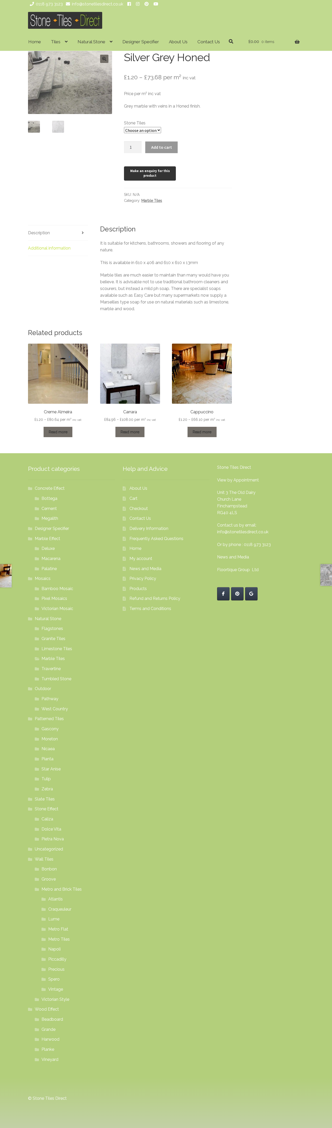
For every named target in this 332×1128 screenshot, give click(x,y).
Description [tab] (39, 232)
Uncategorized (49, 849)
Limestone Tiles (57, 648)
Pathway (50, 698)
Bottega (49, 498)
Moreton (50, 738)
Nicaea (48, 748)
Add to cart (161, 147)
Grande (49, 1029)
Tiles (55, 41)
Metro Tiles (59, 939)
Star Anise (51, 769)
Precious (56, 969)
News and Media (145, 568)
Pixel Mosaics (54, 598)
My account (140, 558)
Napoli (54, 949)
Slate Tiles (45, 799)
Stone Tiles (135, 122)
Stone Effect (46, 808)
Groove (49, 879)
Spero (54, 979)
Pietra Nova (53, 838)
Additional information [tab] (49, 248)
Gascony (50, 728)
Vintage (55, 989)
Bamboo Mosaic (57, 588)
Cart (133, 498)
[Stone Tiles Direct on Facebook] (223, 593)
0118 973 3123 (49, 4)
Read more (58, 432)
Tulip (46, 778)
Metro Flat (58, 929)
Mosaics (43, 578)
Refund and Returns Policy (154, 598)
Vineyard (50, 1059)
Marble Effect (47, 538)
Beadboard (52, 1019)
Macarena (51, 558)
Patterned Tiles (49, 718)
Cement (49, 508)
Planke (48, 1049)
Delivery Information (148, 528)
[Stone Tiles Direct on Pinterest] (237, 593)
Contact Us (208, 41)
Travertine (51, 668)
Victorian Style (55, 999)
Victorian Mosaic (57, 608)
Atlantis (55, 899)
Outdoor (43, 688)
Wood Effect (47, 1009)
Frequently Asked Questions (156, 538)
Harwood (50, 1039)
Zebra (47, 788)
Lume (53, 919)
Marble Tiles (151, 200)
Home (34, 41)
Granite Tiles (53, 638)
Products (138, 588)
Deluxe (48, 548)
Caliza (47, 819)
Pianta (47, 758)
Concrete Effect (50, 488)
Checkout (138, 508)
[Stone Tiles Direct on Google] (251, 593)
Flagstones (52, 628)
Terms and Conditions (150, 608)
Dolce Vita (51, 829)
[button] (104, 59)
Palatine (49, 568)
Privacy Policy (142, 578)
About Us (178, 41)
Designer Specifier (140, 41)
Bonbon (49, 869)
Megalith (50, 518)
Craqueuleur (59, 909)
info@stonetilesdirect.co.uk (97, 4)
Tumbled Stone (56, 678)
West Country (55, 708)
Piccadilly (57, 959)
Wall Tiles (44, 859)
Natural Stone (91, 41)
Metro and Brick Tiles (62, 889)
